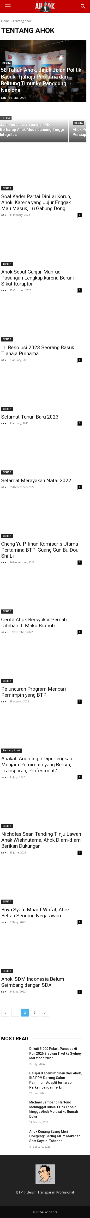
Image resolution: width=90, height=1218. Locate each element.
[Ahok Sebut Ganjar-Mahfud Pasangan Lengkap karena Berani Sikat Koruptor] (41, 246)
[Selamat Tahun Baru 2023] (41, 391)
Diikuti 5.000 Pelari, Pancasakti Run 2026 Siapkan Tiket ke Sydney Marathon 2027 (55, 1053)
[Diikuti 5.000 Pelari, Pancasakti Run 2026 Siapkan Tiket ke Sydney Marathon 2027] (13, 1055)
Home (5, 21)
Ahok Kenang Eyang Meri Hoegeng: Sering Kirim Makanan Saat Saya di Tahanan (54, 1136)
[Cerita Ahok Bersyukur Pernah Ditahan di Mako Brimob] (41, 593)
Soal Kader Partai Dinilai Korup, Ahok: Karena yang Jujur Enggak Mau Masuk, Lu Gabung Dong (36, 202)
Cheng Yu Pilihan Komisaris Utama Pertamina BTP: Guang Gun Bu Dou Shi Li (39, 550)
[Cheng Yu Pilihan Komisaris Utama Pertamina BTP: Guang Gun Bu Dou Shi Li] (41, 518)
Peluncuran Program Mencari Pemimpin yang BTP (33, 692)
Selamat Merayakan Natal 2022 (36, 480)
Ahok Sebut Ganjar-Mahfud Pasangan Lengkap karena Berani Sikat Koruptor (37, 278)
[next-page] (45, 1013)
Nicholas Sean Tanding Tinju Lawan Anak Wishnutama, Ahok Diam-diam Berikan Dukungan (41, 840)
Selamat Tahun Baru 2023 (30, 417)
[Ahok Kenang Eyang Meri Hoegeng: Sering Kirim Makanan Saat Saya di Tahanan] (13, 1137)
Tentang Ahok (11, 750)
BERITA (6, 63)
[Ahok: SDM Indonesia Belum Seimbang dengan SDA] (41, 953)
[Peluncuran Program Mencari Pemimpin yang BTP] (41, 663)
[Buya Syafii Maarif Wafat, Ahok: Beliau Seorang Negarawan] (41, 883)
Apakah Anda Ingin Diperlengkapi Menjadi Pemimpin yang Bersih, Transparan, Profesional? (37, 764)
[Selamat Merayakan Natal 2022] (41, 454)
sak (3, 215)
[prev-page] (5, 1013)
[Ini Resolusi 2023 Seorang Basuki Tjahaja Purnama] (41, 321)
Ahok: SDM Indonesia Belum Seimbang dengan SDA (32, 982)
